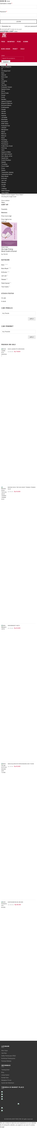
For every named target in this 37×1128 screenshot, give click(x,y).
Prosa (3, 168)
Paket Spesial (5, 190)
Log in (18, 21)
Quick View (4, 247)
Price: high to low (6, 219)
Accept (2, 1127)
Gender (3, 111)
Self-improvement (6, 154)
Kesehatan (4, 119)
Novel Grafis (5, 93)
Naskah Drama (5, 89)
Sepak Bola (4, 158)
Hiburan (3, 113)
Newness (4, 212)
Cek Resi (4, 1053)
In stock (3, 301)
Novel (3, 91)
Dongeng (4, 81)
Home (3, 194)
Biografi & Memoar (6, 103)
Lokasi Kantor (5, 1075)
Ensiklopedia (5, 107)
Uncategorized (5, 71)
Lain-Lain (4, 180)
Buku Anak (5, 49)
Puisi (19, 41)
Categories (8, 67)
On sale (3, 298)
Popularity (4, 209)
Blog (2, 1072)
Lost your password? (31, 26)
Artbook (3, 75)
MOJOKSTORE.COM (15, 1119)
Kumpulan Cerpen (6, 87)
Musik (3, 138)
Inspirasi (3, 115)
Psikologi (4, 148)
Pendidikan (4, 142)
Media (3, 131)
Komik (25, 41)
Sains (2, 150)
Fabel (3, 83)
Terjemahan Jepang (7, 172)
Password (6, 12)
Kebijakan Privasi (6, 1080)
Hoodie (3, 184)
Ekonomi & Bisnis (6, 105)
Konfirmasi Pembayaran (8, 1058)
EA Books (4, 178)
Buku (2, 73)
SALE (22, 49)
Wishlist (4, 65)
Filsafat (3, 109)
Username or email (9, 3)
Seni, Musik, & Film (6, 156)
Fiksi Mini (4, 85)
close (8, 1)
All (2, 69)
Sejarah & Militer (6, 152)
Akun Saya (4, 1050)
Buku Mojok (4, 176)
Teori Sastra (5, 192)
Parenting (4, 140)
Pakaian (3, 182)
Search (5, 62)
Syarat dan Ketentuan (7, 1083)
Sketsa (3, 170)
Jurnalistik (4, 117)
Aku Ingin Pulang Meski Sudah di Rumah (9, 250)
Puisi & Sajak (5, 166)
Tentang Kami (5, 1069)
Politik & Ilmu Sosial (6, 146)
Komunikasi (4, 121)
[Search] (2, 53)
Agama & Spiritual (6, 101)
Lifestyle (3, 127)
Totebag (3, 188)
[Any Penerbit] (17, 331)
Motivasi (3, 136)
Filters (3, 202)
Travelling (4, 164)
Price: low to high (6, 216)
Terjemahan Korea (6, 174)
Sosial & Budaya (6, 160)
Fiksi (3, 41)
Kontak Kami (5, 1077)
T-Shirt (3, 186)
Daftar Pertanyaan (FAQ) (8, 1056)
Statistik (3, 162)
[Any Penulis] (17, 313)
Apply (32, 319)
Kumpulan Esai (5, 125)
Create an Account (16, 29)
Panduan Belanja (6, 1061)
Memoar (3, 133)
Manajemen (4, 129)
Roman (3, 95)
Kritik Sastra (4, 123)
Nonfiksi (11, 41)
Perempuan (4, 144)
